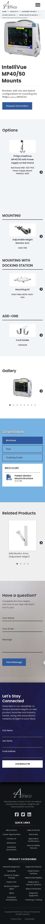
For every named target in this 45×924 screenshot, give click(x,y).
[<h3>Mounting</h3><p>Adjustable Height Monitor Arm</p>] (22, 229)
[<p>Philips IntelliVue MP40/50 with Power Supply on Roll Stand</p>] (22, 146)
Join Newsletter (22, 764)
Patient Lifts (11, 882)
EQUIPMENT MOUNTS (29, 11)
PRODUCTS (14, 11)
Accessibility (29, 919)
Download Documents (11, 848)
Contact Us (11, 838)
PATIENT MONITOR (8, 15)
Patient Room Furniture (33, 872)
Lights (11, 893)
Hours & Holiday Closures (33, 846)
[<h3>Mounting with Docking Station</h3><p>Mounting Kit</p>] (22, 279)
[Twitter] (22, 812)
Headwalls (11, 871)
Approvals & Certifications (33, 839)
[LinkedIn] (28, 812)
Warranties (33, 834)
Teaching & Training (33, 900)
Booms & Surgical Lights (11, 887)
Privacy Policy (16, 919)
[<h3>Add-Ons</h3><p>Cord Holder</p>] (22, 330)
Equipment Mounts (33, 867)
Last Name (7, 740)
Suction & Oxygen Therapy (11, 876)
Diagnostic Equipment (33, 894)
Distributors (11, 843)
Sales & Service (33, 830)
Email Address (8, 751)
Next (41, 172)
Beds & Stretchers (33, 889)
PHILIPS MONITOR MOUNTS (28, 15)
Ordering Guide (14, 457)
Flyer (8, 448)
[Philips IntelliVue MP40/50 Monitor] (22, 388)
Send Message (14, 662)
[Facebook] (16, 812)
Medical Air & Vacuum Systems (33, 883)
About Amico (11, 830)
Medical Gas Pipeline (33, 878)
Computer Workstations (11, 898)
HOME (4, 11)
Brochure (11, 440)
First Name (7, 730)
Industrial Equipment (11, 867)
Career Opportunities (11, 834)
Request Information (17, 105)
